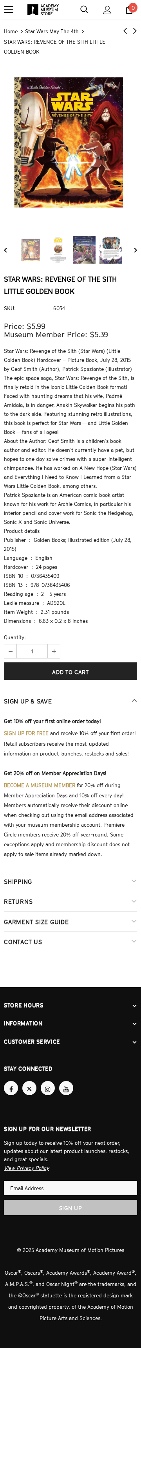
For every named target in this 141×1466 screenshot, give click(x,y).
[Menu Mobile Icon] (8, 9)
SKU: (10, 307)
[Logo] (43, 9)
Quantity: (15, 636)
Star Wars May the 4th (52, 31)
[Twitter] (29, 1081)
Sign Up (70, 1200)
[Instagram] (48, 1081)
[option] (70, 142)
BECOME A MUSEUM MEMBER (39, 782)
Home (11, 31)
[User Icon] (107, 10)
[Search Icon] (84, 10)
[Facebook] (11, 1081)
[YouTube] (66, 1081)
